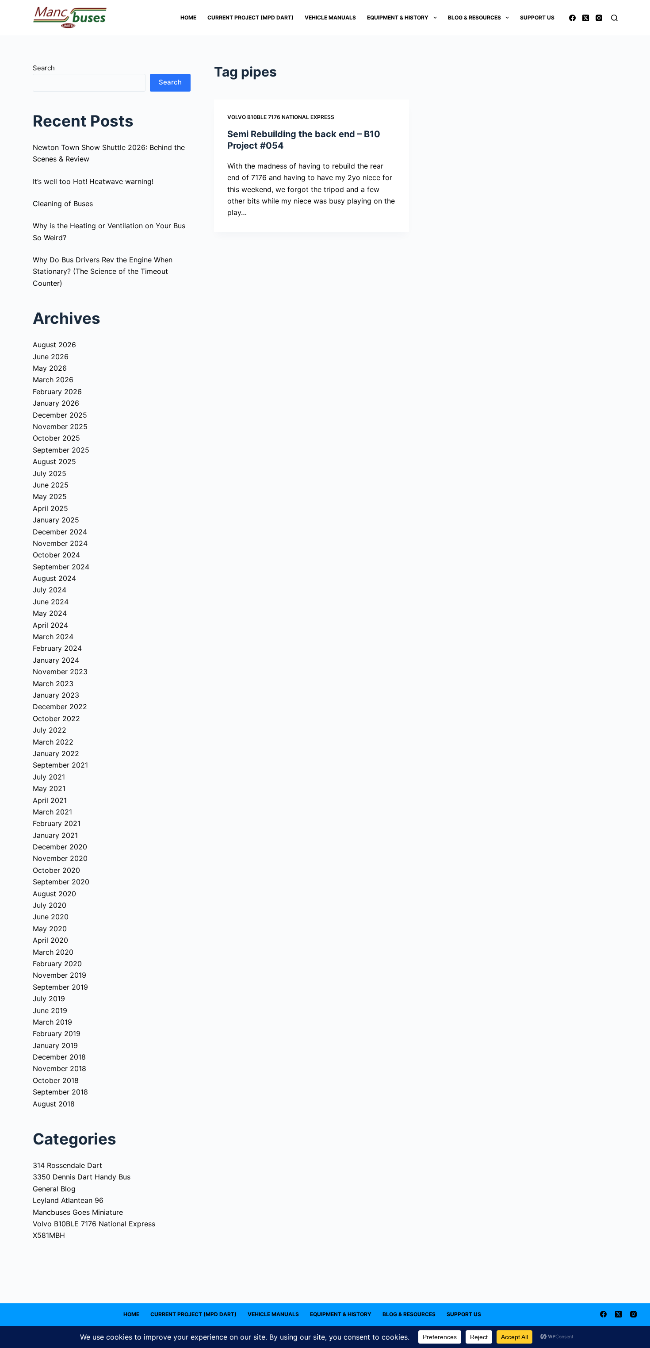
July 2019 (49, 998)
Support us (537, 17)
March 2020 (53, 952)
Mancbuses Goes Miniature (78, 1212)
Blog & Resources (474, 17)
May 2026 (50, 368)
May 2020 (50, 928)
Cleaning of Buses (63, 203)
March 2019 (52, 1022)
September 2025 (61, 449)
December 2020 (60, 846)
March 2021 (52, 811)
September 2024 (61, 566)
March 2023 (53, 683)
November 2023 (60, 671)
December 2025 (60, 415)
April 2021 (50, 800)
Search (44, 68)
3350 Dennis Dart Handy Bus (81, 1176)
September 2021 (60, 764)
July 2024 (49, 589)
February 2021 (56, 823)
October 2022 (56, 718)
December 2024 (60, 531)
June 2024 (51, 601)
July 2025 (49, 473)
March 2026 (53, 379)
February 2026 (57, 391)
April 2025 (50, 508)
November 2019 (59, 975)
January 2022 (56, 753)
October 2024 (56, 554)
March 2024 (53, 636)
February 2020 (57, 963)
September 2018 (60, 1091)
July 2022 (49, 730)
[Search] (614, 18)
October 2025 (56, 438)
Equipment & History (397, 17)
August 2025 (54, 461)
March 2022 (53, 741)
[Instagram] (599, 18)
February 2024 (57, 648)
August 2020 (54, 893)
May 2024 (50, 613)
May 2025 (50, 496)
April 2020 (50, 940)
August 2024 (54, 578)
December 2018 (59, 1056)
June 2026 (51, 356)
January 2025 (56, 519)
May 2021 (49, 788)
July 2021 (49, 776)
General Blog (54, 1188)
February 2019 (56, 1033)
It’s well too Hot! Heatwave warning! (93, 181)
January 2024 (56, 660)
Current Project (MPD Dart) (250, 17)
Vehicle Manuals (330, 17)
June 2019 (50, 1010)
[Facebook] (572, 18)
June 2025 (51, 484)
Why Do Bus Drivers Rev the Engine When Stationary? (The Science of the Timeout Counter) (102, 271)
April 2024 (50, 625)
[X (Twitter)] (585, 18)
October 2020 (56, 870)
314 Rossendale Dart (67, 1165)
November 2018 (59, 1068)
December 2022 (60, 706)
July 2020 (49, 905)
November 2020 (60, 858)
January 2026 (56, 403)
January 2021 (55, 835)
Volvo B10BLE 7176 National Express (280, 117)
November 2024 (60, 543)
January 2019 (55, 1045)
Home (188, 17)
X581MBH (49, 1235)
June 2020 (51, 916)
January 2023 (56, 695)
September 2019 (60, 987)
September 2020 (61, 881)
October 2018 (56, 1080)
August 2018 (54, 1103)
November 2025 (60, 426)
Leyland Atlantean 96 (68, 1200)
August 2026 (54, 344)
